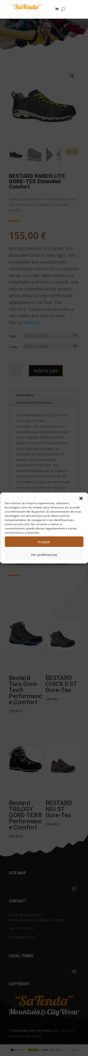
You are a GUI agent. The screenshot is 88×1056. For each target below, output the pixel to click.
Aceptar (44, 541)
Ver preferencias (44, 554)
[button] (81, 498)
